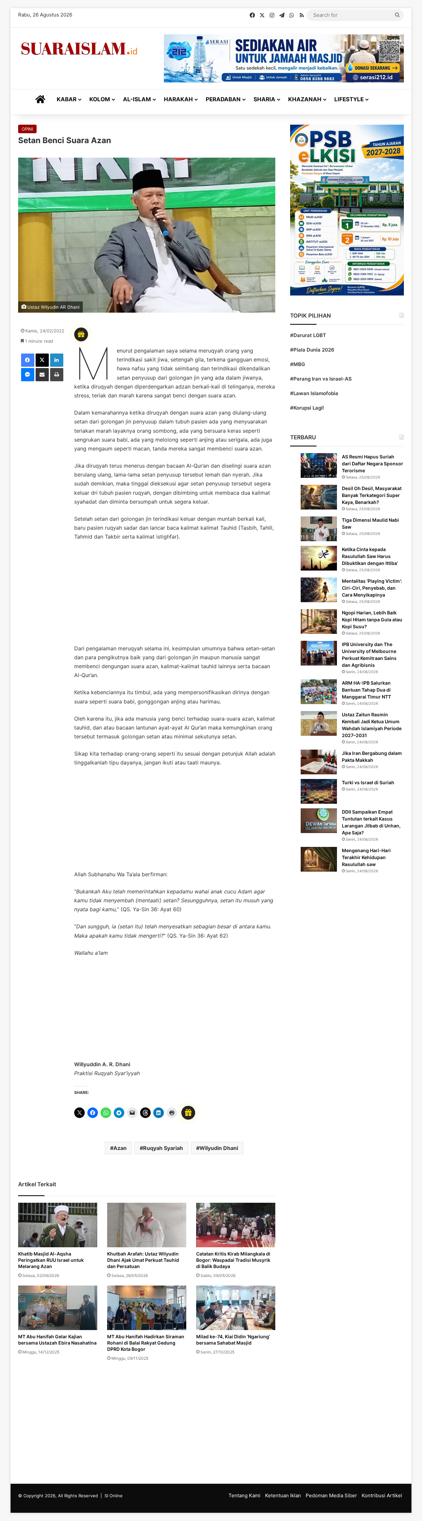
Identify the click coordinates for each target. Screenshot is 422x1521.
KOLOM (99, 99)
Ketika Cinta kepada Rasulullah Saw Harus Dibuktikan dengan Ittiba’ (370, 556)
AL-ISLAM (137, 99)
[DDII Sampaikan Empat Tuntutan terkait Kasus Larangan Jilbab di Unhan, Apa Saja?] (319, 820)
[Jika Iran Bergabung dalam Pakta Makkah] (319, 762)
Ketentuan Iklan (283, 1495)
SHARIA (264, 99)
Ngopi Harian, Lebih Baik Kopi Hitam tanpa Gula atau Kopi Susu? (372, 619)
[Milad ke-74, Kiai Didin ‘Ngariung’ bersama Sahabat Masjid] (235, 1308)
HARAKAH (178, 99)
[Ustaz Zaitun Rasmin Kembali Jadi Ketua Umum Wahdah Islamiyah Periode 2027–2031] (319, 723)
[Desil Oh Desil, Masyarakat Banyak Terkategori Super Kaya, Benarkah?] (319, 497)
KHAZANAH (304, 99)
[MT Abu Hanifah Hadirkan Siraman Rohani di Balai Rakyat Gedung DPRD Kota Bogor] (146, 1308)
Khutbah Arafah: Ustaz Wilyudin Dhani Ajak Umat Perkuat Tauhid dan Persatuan (143, 1260)
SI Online (114, 1495)
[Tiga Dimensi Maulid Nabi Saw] (319, 528)
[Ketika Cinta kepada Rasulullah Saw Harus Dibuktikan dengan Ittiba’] (319, 558)
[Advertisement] (174, 596)
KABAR (66, 99)
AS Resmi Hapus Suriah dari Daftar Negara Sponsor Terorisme (372, 463)
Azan (120, 1148)
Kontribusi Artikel (382, 1495)
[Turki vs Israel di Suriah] (319, 791)
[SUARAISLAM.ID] (79, 48)
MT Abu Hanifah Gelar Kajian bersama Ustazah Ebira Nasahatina (57, 1340)
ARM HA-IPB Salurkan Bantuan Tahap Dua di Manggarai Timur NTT (366, 689)
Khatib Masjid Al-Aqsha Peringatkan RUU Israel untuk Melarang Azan (51, 1260)
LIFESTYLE (349, 99)
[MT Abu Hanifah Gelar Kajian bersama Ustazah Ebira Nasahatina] (57, 1308)
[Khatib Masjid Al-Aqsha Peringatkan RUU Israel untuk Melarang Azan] (57, 1225)
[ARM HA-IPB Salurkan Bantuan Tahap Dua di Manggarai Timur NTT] (319, 691)
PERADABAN (223, 99)
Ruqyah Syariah (163, 1148)
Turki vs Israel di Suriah (368, 782)
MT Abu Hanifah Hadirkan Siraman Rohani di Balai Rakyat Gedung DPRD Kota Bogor (145, 1343)
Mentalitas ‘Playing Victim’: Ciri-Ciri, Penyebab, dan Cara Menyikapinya (372, 588)
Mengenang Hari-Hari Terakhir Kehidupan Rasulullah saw (366, 857)
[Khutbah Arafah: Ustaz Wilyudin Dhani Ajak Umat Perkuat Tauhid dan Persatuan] (146, 1225)
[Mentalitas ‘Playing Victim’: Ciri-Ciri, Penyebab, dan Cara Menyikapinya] (319, 589)
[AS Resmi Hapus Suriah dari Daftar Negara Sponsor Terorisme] (319, 465)
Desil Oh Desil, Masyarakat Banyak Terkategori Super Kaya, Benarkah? (372, 495)
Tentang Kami (244, 1495)
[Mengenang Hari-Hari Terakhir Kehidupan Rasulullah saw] (319, 859)
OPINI (27, 129)
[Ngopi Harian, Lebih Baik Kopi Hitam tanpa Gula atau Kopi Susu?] (319, 621)
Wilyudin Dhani (218, 1148)
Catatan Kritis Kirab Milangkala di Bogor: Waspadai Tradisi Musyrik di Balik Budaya (233, 1260)
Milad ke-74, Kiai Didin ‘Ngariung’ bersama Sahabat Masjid (233, 1340)
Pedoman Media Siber (331, 1495)
